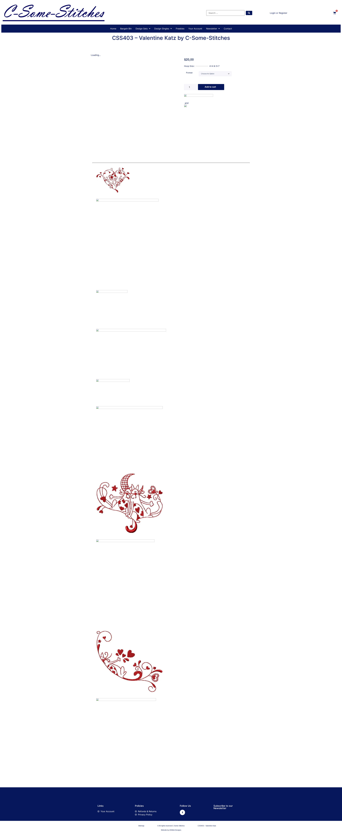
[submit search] (249, 13)
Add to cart (210, 87)
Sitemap (141, 826)
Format (189, 73)
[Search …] (225, 13)
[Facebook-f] (182, 812)
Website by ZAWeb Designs (171, 830)
